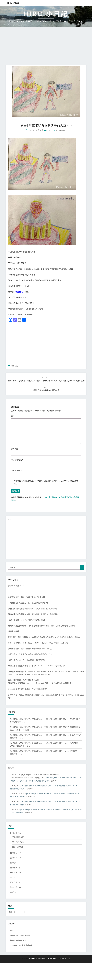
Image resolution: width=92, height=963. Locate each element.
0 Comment (61, 130)
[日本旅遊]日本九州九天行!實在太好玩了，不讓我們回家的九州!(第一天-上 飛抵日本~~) (44, 751)
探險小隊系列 (17, 837)
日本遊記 (13, 872)
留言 (13, 416)
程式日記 (13, 882)
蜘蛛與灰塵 (16, 847)
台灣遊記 (13, 853)
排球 (12, 863)
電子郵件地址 (17, 460)
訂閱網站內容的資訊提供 (20, 935)
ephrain (49, 130)
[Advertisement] (46, 48)
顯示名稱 (15, 449)
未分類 (12, 877)
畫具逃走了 (16, 842)
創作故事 (13, 833)
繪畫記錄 (14, 366)
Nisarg (67, 958)
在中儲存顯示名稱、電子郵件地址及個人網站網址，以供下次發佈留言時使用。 (46, 482)
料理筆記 (13, 867)
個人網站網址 (16, 470)
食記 (12, 892)
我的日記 (13, 858)
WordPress (51, 958)
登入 (12, 930)
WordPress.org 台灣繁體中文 (21, 945)
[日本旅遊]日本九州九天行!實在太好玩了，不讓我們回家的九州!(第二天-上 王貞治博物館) (45, 735)
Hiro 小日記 (13, 2)
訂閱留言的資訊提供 (18, 940)
